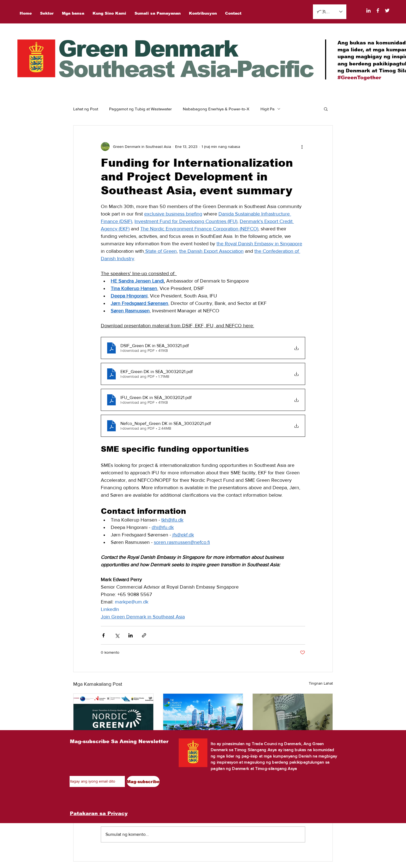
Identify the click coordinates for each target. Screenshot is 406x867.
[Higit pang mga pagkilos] (302, 146)
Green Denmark (148, 48)
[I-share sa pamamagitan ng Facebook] (103, 635)
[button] (325, 109)
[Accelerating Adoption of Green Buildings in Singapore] (293, 716)
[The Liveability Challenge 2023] (203, 716)
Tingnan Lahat (321, 683)
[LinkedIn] (368, 10)
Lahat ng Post (85, 109)
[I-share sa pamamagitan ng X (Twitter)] (117, 635)
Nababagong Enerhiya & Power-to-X (216, 109)
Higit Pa (267, 109)
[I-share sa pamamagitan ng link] (144, 635)
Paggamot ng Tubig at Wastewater (140, 109)
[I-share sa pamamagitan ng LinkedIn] (130, 635)
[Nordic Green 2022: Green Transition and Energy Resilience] (113, 716)
